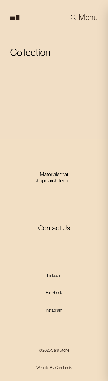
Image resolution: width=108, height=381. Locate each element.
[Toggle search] (73, 17)
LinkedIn (54, 275)
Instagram (54, 310)
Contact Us (54, 228)
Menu (88, 17)
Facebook (54, 292)
